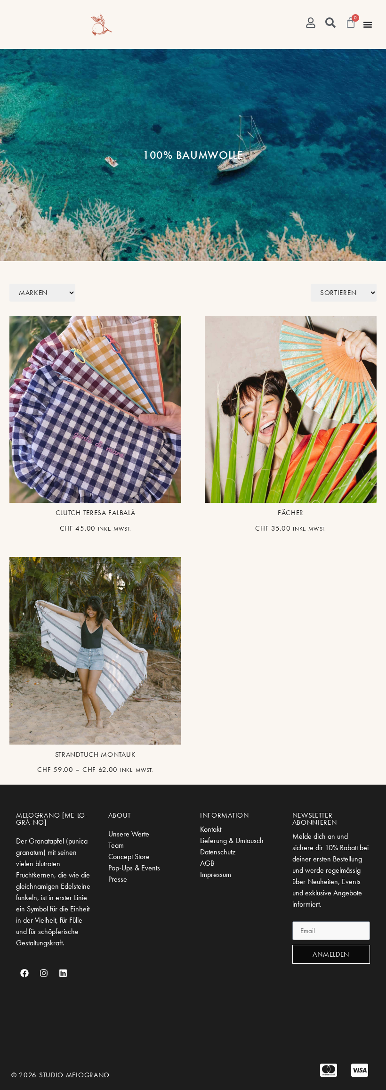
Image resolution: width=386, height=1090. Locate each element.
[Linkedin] (63, 973)
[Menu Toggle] (367, 24)
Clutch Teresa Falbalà (96, 512)
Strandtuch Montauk (95, 754)
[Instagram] (43, 973)
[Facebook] (24, 973)
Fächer (291, 512)
